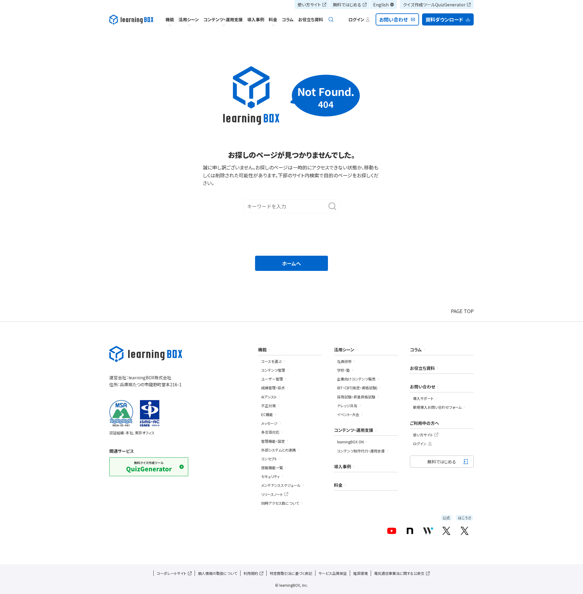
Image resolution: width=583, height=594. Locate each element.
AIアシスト (269, 396)
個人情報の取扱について (217, 573)
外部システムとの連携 (278, 449)
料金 (273, 19)
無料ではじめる (347, 5)
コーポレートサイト (171, 573)
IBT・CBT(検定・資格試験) (357, 387)
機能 (169, 19)
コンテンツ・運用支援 (223, 19)
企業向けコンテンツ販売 (356, 378)
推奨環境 (360, 573)
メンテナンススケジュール (281, 485)
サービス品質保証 (333, 573)
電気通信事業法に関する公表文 (399, 573)
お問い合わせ (393, 19)
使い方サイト (309, 5)
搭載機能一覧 (272, 467)
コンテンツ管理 (273, 370)
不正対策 (268, 405)
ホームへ (291, 263)
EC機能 (267, 414)
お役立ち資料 (310, 19)
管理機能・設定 (273, 441)
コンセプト (269, 458)
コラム (288, 19)
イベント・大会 (348, 414)
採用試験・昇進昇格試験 (356, 396)
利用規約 (251, 573)
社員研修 (344, 361)
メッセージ (269, 423)
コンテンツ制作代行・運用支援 (361, 450)
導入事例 (255, 19)
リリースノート (272, 494)
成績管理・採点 (273, 387)
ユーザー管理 (272, 378)
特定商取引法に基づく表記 (291, 573)
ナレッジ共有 (347, 405)
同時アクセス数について (280, 503)
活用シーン (189, 19)
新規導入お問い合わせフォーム (437, 407)
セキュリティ (270, 476)
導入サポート (423, 398)
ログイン (420, 443)
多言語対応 (270, 432)
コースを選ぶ (271, 361)
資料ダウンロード (444, 19)
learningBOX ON (350, 441)
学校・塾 (343, 370)
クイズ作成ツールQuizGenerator (434, 5)
